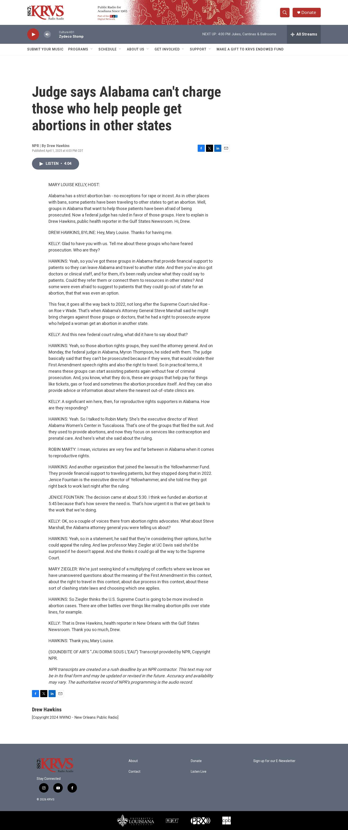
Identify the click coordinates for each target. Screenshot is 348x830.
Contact (134, 771)
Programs (78, 49)
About (133, 761)
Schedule (107, 49)
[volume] (47, 34)
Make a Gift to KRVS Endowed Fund (250, 49)
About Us (135, 49)
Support (198, 49)
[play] (33, 34)
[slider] (55, 34)
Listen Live (198, 771)
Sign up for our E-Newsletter (274, 761)
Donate (308, 12)
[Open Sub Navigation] (92, 49)
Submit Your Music (45, 49)
